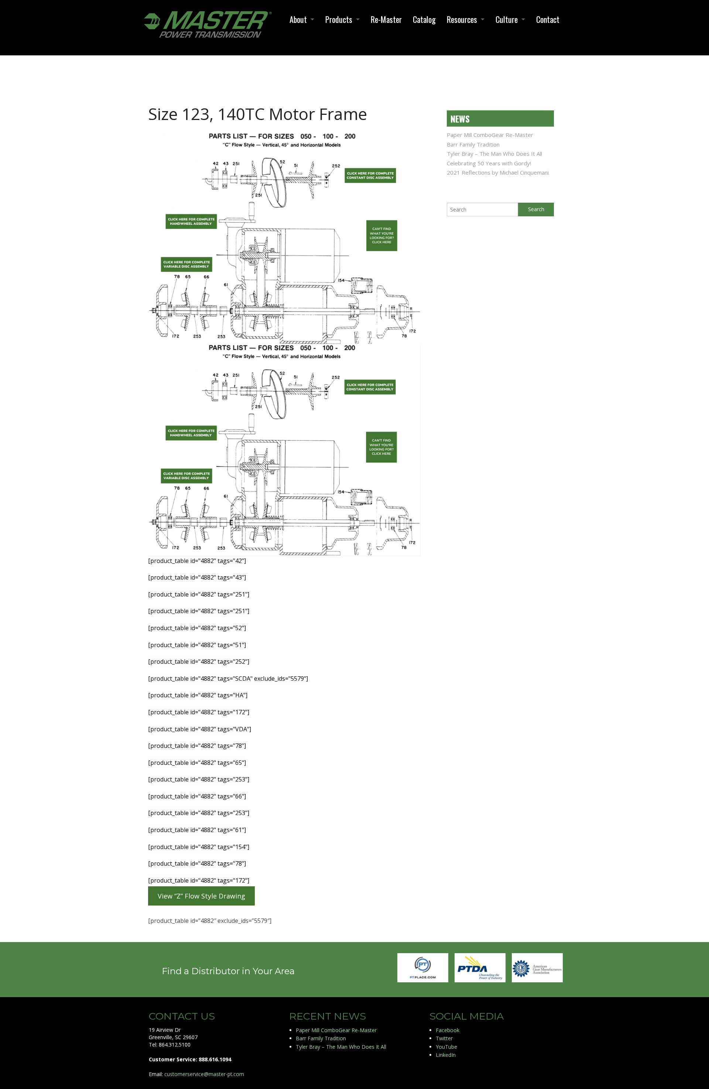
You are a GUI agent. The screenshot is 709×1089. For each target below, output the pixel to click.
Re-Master (386, 19)
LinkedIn (446, 1054)
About (298, 19)
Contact (547, 19)
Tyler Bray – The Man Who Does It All (494, 153)
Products (338, 19)
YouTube (446, 1046)
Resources (462, 19)
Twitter (444, 1038)
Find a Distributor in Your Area (228, 971)
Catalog (424, 19)
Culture (507, 19)
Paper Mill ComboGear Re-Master (490, 134)
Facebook (447, 1030)
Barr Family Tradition (473, 144)
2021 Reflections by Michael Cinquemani (498, 172)
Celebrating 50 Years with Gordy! (489, 163)
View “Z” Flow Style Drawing (201, 896)
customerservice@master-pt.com (204, 1074)
